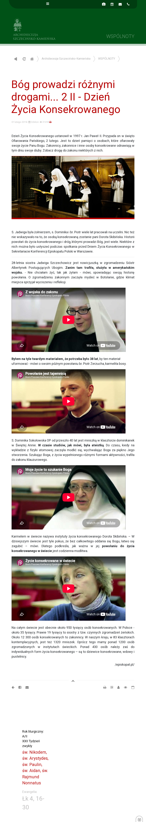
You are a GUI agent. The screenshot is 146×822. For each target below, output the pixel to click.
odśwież (23, 59)
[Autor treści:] (117, 687)
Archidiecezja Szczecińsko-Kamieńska (41, 28)
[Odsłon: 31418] (123, 687)
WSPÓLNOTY (106, 58)
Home (32, 59)
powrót (15, 59)
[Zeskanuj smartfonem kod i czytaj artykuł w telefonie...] (110, 687)
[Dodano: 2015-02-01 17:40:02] (131, 687)
